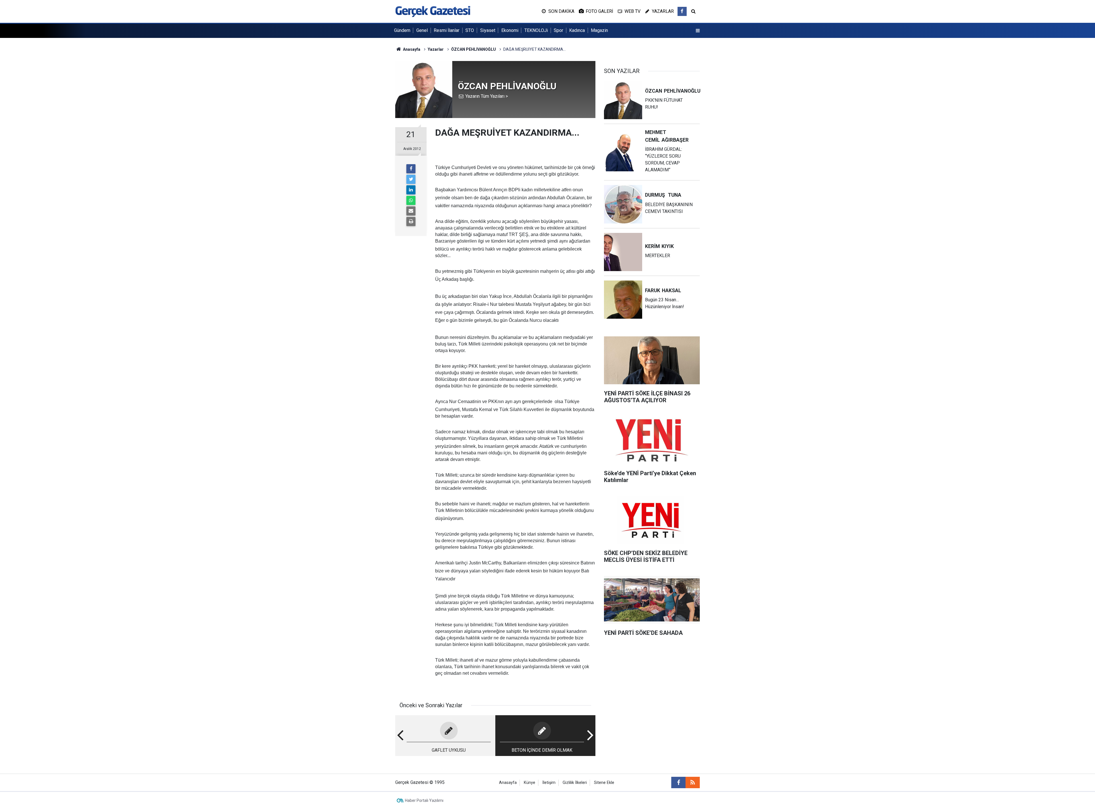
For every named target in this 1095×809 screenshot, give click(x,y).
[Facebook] (410, 168)
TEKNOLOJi (536, 30)
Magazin (599, 30)
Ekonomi (509, 30)
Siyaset (487, 30)
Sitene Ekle (604, 782)
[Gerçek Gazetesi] (432, 11)
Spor (558, 30)
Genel (422, 30)
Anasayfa (508, 782)
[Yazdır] (410, 221)
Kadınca (577, 30)
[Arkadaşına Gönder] (410, 211)
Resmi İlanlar (446, 30)
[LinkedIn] (410, 189)
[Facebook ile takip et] (682, 11)
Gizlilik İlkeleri (575, 782)
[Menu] (697, 30)
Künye (529, 782)
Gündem (402, 30)
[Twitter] (410, 179)
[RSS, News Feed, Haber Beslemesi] (693, 782)
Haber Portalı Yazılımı (424, 800)
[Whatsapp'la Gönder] (410, 200)
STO (469, 30)
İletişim (548, 782)
